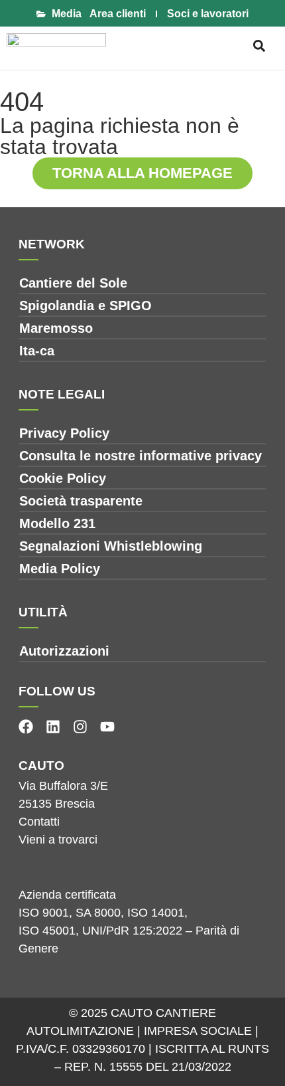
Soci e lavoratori (208, 13)
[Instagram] (80, 726)
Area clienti (117, 13)
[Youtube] (107, 726)
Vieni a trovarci (58, 839)
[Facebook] (26, 726)
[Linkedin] (53, 726)
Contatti (39, 821)
